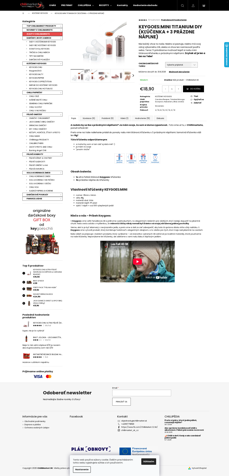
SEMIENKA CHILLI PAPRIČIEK (40, 103)
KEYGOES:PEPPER (36, 78)
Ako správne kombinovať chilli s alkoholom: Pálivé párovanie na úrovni (184, 429)
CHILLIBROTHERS (36, 143)
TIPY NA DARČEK (36, 56)
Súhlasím (148, 461)
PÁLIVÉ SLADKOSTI (37, 161)
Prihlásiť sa (121, 401)
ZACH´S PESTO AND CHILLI (40, 147)
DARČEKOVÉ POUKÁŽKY (39, 59)
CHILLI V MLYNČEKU (37, 110)
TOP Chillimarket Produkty (41, 26)
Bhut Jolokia (179, 101)
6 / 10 (173, 110)
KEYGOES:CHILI (35, 67)
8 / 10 (162, 110)
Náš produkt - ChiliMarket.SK (186, 80)
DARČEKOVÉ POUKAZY (37, 194)
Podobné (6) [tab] (108, 118)
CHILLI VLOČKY (35, 107)
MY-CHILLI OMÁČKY (38, 129)
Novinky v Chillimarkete (40, 30)
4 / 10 (157, 110)
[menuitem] (53, 5)
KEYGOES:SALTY (36, 74)
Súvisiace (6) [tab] (89, 118)
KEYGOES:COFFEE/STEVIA (40, 81)
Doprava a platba (32, 424)
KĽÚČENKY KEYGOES (36, 63)
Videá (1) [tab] (124, 118)
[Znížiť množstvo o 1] (165, 89)
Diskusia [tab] (160, 118)
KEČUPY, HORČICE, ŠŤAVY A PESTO (44, 132)
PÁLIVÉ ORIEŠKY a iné (38, 165)
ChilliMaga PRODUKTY (39, 139)
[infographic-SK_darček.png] (143, 158)
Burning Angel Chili (37, 150)
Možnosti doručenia (179, 71)
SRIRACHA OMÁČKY (38, 125)
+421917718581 (127, 424)
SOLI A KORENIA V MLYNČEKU (42, 180)
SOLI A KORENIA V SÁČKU (40, 183)
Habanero (168, 101)
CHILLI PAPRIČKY (34, 92)
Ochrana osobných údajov (36, 427)
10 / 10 (167, 110)
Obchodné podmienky (34, 421)
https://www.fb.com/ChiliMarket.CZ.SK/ (139, 427)
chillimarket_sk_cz (129, 430)
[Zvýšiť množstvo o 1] (178, 89)
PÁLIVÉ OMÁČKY (34, 114)
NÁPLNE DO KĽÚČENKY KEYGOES (43, 85)
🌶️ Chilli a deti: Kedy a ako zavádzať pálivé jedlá (183, 437)
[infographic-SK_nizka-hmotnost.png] (155, 158)
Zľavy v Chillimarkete (38, 34)
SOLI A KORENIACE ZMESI (38, 172)
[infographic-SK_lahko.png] (119, 158)
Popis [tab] (73, 118)
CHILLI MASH (34, 136)
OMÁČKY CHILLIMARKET (39, 118)
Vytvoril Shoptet (199, 468)
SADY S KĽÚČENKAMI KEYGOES (42, 41)
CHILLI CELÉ (34, 96)
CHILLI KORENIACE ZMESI (39, 176)
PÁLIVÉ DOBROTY (35, 154)
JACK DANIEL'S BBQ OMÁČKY (42, 121)
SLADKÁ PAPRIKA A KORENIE (41, 190)
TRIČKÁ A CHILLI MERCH (39, 52)
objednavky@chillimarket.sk (134, 420)
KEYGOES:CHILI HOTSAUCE (41, 88)
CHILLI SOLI (34, 187)
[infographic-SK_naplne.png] (131, 158)
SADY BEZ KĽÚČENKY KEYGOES (42, 45)
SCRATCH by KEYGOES (39, 48)
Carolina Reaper (162, 99)
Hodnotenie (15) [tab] (142, 118)
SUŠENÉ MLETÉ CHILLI (38, 100)
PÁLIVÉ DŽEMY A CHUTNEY (40, 158)
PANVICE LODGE (34, 198)
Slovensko (159, 106)
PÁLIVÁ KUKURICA (36, 168)
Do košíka (195, 88)
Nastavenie (81, 469)
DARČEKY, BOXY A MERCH (39, 38)
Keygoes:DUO (35, 70)
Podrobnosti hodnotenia (173, 20)
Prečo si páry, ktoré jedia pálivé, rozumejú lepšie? (181, 421)
